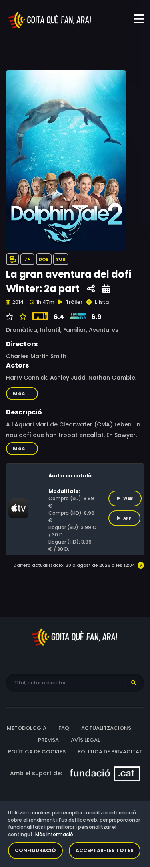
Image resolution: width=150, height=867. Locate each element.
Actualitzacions (106, 728)
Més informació (54, 834)
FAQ (63, 728)
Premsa (48, 740)
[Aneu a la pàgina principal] (50, 20)
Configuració (35, 850)
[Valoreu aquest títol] (21, 317)
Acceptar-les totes (105, 850)
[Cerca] (133, 682)
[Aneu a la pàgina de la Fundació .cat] (105, 773)
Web (128, 498)
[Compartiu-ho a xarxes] (91, 289)
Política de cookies (37, 751)
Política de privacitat (110, 751)
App (127, 518)
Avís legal (85, 740)
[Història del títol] (106, 289)
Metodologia (26, 728)
